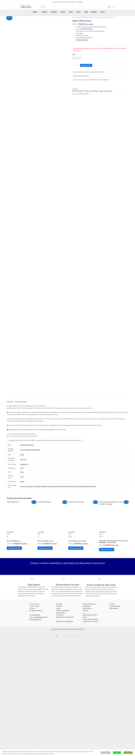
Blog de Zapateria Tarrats (90, 615)
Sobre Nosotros (87, 608)
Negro (22, 454)
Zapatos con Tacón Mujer (96, 17)
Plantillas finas (36, 450)
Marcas (85, 617)
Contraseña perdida (114, 606)
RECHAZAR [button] (128, 752)
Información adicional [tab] (21, 402)
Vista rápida (10, 532)
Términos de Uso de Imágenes (64, 621)
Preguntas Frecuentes (89, 604)
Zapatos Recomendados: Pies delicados (85, 486)
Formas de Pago (60, 613)
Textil (22, 468)
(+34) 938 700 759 (35, 615)
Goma (21, 472)
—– (57, 619)
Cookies (58, 608)
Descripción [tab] (10, 402)
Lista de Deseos (113, 608)
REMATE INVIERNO (77, 91)
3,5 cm (22, 477)
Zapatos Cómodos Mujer (82, 17)
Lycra (21, 459)
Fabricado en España (82, 40)
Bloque (22, 481)
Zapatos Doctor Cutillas (27, 445)
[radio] (74, 58)
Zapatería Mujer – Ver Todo (90, 621)
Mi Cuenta (112, 604)
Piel (25, 459)
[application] (38, 11)
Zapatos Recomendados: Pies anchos (63, 486)
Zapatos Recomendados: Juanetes (42, 486)
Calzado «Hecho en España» (90, 619)
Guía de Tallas (87, 606)
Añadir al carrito (86, 65)
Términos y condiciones (62, 610)
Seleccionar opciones (14, 548)
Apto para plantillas (25, 450)
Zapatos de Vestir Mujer (106, 91)
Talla (73, 54)
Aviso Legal (59, 604)
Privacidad (59, 606)
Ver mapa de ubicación (35, 610)
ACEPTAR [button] (117, 752)
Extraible (22, 464)
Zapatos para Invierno (26, 486)
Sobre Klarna (59, 615)
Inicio (73, 17)
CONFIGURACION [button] (105, 752)
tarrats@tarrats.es (36, 619)
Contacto (85, 610)
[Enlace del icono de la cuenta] (113, 6)
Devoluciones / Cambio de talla (64, 617)
